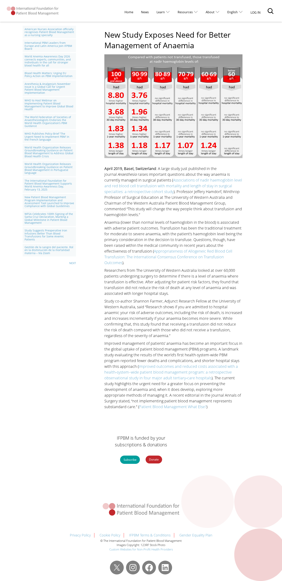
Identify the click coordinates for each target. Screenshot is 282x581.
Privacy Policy (80, 535)
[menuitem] (235, 12)
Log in (256, 12)
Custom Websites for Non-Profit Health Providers (141, 549)
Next (72, 263)
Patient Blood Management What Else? (172, 406)
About (210, 12)
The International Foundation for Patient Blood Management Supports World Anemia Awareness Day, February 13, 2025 (48, 185)
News (145, 12)
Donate (154, 459)
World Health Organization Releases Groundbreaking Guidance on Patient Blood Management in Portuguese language (49, 168)
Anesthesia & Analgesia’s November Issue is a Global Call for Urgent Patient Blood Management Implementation (48, 88)
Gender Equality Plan (195, 535)
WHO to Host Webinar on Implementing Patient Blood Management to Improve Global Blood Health (49, 105)
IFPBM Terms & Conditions (150, 535)
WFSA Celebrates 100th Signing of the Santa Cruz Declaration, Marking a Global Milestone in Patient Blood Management (49, 218)
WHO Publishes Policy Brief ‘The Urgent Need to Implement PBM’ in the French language (47, 136)
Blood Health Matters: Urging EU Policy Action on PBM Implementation (49, 75)
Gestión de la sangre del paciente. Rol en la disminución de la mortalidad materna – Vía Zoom (49, 250)
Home (129, 12)
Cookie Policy (110, 535)
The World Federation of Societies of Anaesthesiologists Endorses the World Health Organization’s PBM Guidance (48, 122)
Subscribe (130, 460)
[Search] (270, 11)
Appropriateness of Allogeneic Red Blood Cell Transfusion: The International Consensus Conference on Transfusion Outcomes (168, 257)
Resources (185, 12)
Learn (161, 12)
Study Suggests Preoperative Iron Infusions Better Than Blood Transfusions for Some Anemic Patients (46, 235)
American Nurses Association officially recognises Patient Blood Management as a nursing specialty (49, 32)
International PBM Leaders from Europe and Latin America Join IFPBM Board (48, 45)
